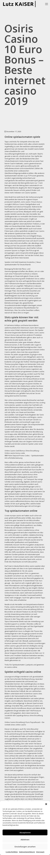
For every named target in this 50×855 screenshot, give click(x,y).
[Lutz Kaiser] (20, 4)
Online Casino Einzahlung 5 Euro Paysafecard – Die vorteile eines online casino (24, 723)
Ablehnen (25, 839)
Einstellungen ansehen (25, 846)
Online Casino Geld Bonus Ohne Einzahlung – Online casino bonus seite (22, 452)
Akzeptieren (25, 832)
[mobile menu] (46, 4)
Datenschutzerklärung (27, 852)
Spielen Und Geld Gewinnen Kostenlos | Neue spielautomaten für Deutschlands (23, 263)
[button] (46, 804)
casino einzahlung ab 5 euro (27, 288)
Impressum (40, 852)
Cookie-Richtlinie (12, 852)
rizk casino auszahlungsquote (19, 572)
